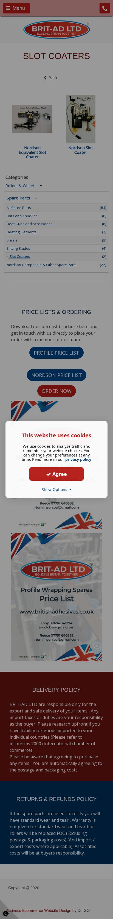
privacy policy (78, 459)
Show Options (55, 489)
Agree (59, 473)
